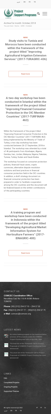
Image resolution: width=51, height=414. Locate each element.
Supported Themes (11, 391)
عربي (18, 2)
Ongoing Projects (10, 387)
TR (35, 2)
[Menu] (43, 13)
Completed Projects (11, 382)
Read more (25, 74)
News (25, 37)
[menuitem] (19, 2)
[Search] (37, 13)
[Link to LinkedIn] (45, 408)
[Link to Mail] (41, 408)
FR (29, 2)
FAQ (5, 378)
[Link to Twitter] (37, 408)
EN (24, 2)
